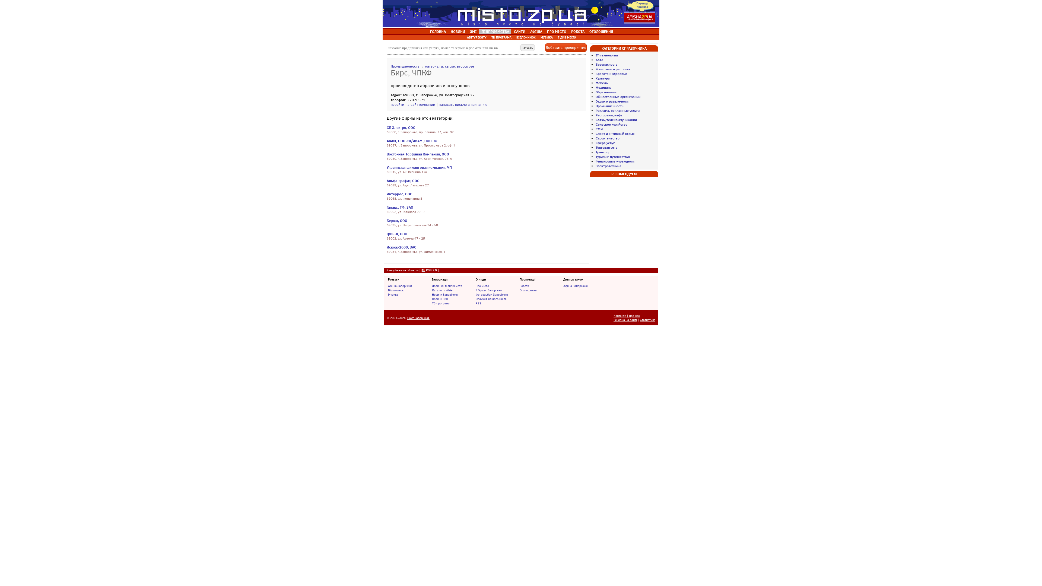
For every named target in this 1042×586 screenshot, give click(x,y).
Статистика (647, 320)
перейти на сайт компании (413, 104)
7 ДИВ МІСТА (567, 37)
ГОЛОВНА (438, 31)
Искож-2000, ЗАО (402, 247)
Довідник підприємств (447, 286)
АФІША (536, 31)
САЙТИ (519, 31)
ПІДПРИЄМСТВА (495, 31)
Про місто (482, 286)
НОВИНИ (458, 31)
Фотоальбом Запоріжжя (492, 295)
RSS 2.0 (431, 270)
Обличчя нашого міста (491, 299)
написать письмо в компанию (463, 104)
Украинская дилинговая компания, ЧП (419, 167)
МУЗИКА (547, 37)
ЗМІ (473, 31)
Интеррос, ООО (399, 194)
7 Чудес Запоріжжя (489, 290)
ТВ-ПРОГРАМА (501, 37)
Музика (393, 295)
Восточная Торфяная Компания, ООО (418, 154)
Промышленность (405, 66)
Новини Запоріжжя (445, 295)
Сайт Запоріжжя (418, 318)
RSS (478, 303)
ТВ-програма (441, 303)
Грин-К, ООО (397, 233)
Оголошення (528, 290)
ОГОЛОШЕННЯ (601, 31)
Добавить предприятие (566, 47)
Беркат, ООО (397, 220)
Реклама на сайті (625, 320)
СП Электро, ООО (401, 127)
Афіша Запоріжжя (400, 286)
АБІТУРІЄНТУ (477, 37)
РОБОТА (577, 31)
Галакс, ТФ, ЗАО (400, 207)
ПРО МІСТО (556, 31)
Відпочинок (396, 290)
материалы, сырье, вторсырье (449, 66)
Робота (524, 286)
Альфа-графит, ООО (403, 180)
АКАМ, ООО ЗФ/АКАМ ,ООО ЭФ (412, 140)
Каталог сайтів (442, 290)
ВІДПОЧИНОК (526, 37)
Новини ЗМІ (440, 299)
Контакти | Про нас (627, 316)
